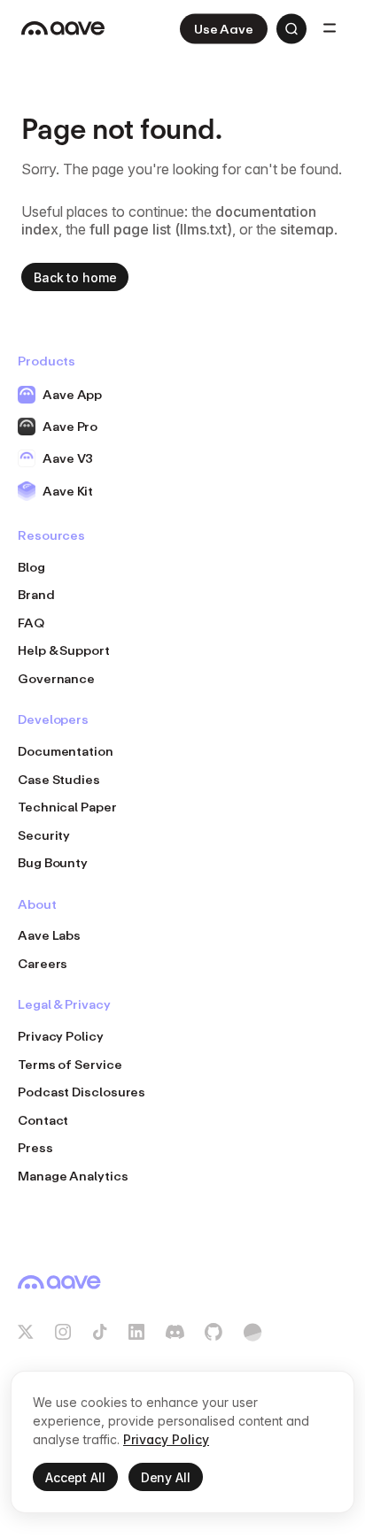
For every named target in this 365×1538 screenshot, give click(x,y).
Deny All (165, 1477)
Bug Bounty (53, 862)
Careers (42, 963)
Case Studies (59, 779)
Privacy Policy (61, 1035)
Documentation (65, 750)
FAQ (31, 622)
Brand (36, 594)
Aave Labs (49, 934)
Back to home (75, 277)
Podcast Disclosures (81, 1091)
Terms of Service (70, 1064)
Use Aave (223, 28)
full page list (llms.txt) (160, 229)
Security (44, 834)
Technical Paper (67, 806)
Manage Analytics (73, 1175)
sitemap (307, 229)
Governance (56, 678)
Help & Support (64, 649)
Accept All (75, 1477)
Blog (31, 566)
